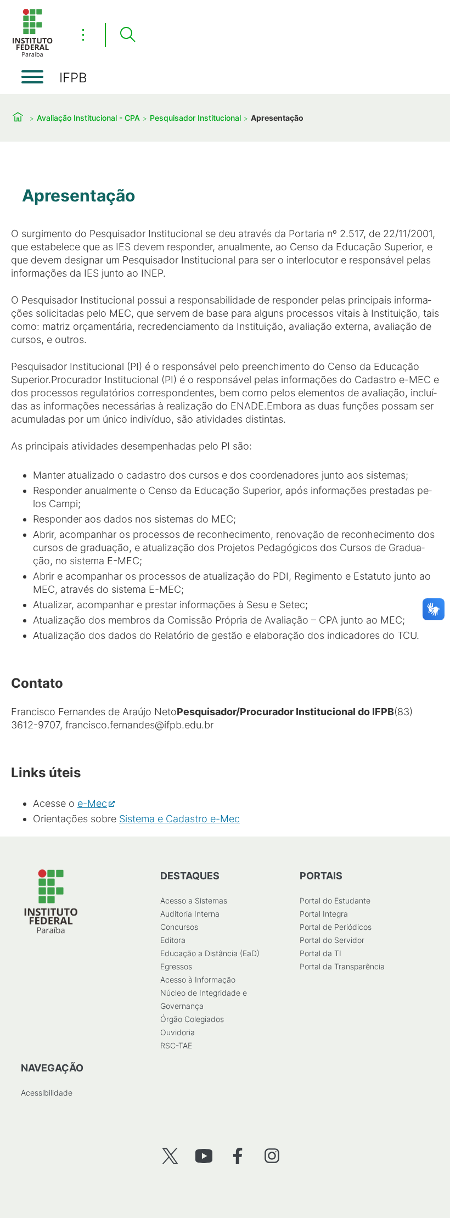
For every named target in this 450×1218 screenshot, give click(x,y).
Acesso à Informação (197, 979)
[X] (170, 1156)
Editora (172, 940)
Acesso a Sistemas (193, 900)
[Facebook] (238, 1156)
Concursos (179, 926)
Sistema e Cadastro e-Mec (179, 818)
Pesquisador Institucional (195, 117)
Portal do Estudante (335, 900)
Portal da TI (320, 953)
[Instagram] (272, 1156)
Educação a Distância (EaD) (210, 953)
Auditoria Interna (190, 913)
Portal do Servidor (332, 940)
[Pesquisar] (127, 35)
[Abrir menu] (32, 77)
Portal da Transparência (342, 966)
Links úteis (46, 773)
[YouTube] (204, 1156)
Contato (37, 683)
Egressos (176, 966)
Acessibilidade (46, 1092)
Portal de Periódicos (336, 926)
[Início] (32, 54)
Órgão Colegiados (192, 1019)
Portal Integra (324, 913)
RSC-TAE (176, 1045)
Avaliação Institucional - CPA (88, 117)
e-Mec (92, 803)
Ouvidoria (177, 1032)
